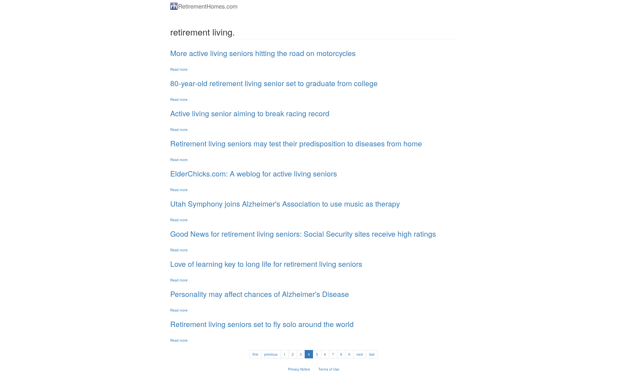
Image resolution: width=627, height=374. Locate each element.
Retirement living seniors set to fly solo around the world (262, 324)
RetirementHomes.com (208, 6)
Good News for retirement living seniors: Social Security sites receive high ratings (303, 233)
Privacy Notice (299, 369)
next (359, 354)
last (371, 354)
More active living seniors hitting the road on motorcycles (263, 53)
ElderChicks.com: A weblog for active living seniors (253, 173)
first (255, 354)
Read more (179, 69)
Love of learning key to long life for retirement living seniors (266, 263)
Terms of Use (328, 369)
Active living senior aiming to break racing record (249, 113)
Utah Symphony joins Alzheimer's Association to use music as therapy (285, 203)
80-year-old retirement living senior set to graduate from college (274, 83)
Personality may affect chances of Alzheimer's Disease (259, 294)
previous (270, 354)
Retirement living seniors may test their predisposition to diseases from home (296, 143)
